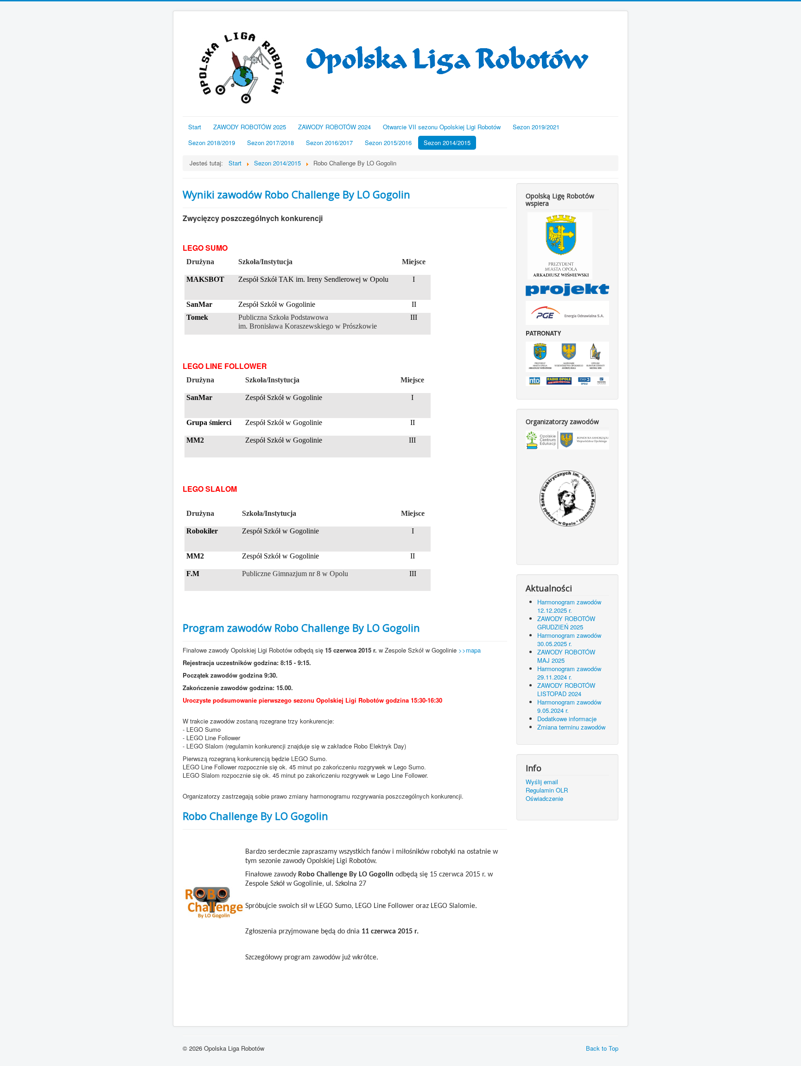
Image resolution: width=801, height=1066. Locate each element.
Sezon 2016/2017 (329, 142)
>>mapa (469, 650)
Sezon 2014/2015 (447, 142)
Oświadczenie (544, 798)
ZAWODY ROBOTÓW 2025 (249, 126)
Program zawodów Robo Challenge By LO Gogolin (301, 628)
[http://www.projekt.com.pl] (567, 289)
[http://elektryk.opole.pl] (567, 498)
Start (194, 126)
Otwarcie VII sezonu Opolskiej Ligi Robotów (442, 126)
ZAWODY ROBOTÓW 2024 (334, 126)
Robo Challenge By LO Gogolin (255, 816)
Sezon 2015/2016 (388, 142)
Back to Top (602, 1048)
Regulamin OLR (547, 790)
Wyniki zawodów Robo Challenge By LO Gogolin (296, 194)
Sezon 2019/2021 (536, 126)
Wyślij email (542, 782)
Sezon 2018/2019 (211, 142)
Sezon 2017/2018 (270, 142)
